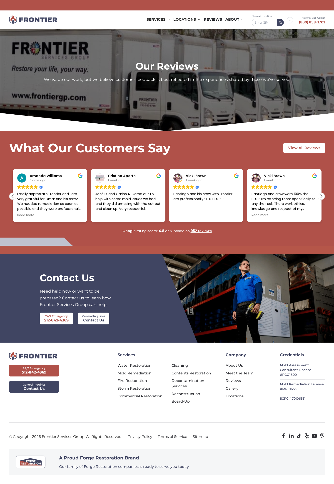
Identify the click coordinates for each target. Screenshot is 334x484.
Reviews (213, 19)
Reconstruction (186, 394)
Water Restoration (134, 365)
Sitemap (200, 436)
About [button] (232, 19)
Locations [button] (184, 19)
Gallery (232, 388)
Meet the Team (240, 373)
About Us (234, 365)
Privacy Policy (140, 436)
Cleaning (180, 365)
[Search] (280, 22)
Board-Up (181, 401)
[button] (321, 196)
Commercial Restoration (139, 396)
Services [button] (156, 19)
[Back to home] (33, 19)
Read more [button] (25, 215)
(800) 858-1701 (312, 22)
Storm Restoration (134, 388)
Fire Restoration (132, 381)
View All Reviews (304, 148)
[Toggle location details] (290, 20)
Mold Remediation (134, 373)
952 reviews (201, 230)
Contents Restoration (191, 373)
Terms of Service (172, 436)
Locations (235, 396)
